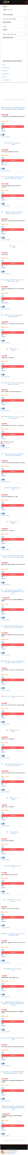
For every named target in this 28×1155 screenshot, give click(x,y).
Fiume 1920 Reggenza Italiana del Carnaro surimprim (11, 186)
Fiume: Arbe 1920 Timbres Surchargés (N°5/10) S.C (13, 773)
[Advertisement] (14, 49)
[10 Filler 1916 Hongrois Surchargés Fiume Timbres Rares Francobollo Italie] (13, 454)
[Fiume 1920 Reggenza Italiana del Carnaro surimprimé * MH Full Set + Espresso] (13, 177)
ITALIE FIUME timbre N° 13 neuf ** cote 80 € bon (12, 425)
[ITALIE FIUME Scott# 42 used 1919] (13, 866)
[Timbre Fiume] (13, 246)
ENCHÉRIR (12, 434)
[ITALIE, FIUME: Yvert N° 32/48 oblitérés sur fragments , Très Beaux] (13, 383)
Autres (4, 853)
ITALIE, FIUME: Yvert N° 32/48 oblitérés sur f (11, 391)
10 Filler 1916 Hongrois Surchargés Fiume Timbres (13, 462)
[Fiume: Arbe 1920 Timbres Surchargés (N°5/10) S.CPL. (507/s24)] (13, 764)
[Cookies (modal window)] (2, 1152)
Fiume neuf (4, 70)
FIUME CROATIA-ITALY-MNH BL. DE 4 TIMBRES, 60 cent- (12, 1012)
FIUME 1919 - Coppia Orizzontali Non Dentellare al (13, 220)
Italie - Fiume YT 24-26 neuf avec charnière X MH (12, 705)
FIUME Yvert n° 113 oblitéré (7, 530)
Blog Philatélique (11, 1153)
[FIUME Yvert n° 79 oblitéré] (13, 798)
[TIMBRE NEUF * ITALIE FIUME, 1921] (13, 969)
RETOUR (10, 9)
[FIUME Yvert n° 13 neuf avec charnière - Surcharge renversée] (13, 315)
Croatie (5, 164)
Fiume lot (4, 77)
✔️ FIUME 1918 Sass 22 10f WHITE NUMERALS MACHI (12, 600)
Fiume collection (6, 80)
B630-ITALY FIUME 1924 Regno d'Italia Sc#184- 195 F (13, 565)
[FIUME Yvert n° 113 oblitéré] (13, 522)
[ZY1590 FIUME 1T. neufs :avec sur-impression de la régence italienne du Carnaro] (13, 661)
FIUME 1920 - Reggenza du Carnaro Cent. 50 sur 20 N (13, 943)
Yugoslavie (6, 302)
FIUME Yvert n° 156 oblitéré (7, 739)
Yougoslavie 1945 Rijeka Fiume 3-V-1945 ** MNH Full (12, 289)
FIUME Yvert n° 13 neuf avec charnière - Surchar (12, 323)
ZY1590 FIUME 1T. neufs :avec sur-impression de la (12, 670)
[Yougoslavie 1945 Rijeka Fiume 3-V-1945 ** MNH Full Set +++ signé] (13, 280)
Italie (4, 130)
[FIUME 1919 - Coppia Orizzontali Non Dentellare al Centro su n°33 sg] (13, 212)
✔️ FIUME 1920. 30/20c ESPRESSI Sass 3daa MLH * (13, 117)
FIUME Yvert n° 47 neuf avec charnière (10, 908)
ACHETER (12, 126)
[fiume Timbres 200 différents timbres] (13, 143)
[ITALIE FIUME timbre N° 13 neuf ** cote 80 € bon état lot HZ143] (13, 417)
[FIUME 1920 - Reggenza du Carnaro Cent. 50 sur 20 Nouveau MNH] (13, 934)
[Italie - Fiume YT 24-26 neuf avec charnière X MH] (13, 696)
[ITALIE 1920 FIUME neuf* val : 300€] (13, 488)
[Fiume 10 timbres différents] (13, 832)
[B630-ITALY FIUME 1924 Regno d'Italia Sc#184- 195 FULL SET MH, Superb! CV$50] (13, 556)
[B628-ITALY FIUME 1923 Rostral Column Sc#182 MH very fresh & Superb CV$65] (13, 626)
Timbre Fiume (4, 254)
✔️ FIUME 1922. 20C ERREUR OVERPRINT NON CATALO (12, 1081)
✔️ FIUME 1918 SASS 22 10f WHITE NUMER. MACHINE (11, 1116)
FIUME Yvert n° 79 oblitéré (7, 806)
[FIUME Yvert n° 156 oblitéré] (13, 730)
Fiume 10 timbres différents (7, 840)
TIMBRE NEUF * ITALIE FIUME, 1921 (9, 977)
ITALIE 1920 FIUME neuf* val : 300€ (9, 496)
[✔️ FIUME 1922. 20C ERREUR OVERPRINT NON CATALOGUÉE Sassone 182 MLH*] (13, 1072)
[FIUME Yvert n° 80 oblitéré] (13, 349)
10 (23, 1140)
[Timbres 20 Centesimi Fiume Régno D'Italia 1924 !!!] (13, 1038)
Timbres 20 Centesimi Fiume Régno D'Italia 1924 (12, 1046)
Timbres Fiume (5, 67)
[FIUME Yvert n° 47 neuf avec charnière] (13, 900)
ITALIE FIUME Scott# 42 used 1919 (9, 874)
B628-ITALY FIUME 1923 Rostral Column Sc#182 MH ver (12, 635)
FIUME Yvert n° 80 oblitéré (7, 357)
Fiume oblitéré (5, 73)
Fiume (3, 64)
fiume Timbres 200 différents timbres (10, 151)
